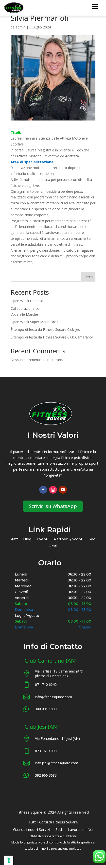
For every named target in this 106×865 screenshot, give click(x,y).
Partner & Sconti (68, 539)
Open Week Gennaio (27, 300)
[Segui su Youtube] (63, 490)
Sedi (92, 539)
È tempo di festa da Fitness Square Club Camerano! (52, 337)
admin (20, 27)
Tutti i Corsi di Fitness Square (53, 822)
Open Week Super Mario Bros (34, 321)
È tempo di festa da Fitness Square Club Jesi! (46, 329)
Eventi (42, 539)
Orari (53, 546)
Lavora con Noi (80, 830)
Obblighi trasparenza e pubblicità (53, 836)
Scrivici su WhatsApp (53, 506)
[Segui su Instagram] (53, 490)
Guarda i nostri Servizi (31, 830)
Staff (14, 539)
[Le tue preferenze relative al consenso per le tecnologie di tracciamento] (8, 860)
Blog (27, 539)
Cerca (88, 276)
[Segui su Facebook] (43, 490)
